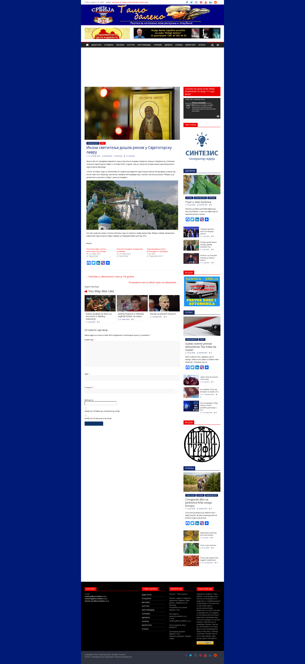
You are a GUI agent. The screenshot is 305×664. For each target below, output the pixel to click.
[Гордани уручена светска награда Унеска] (191, 228)
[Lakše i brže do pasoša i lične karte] (191, 376)
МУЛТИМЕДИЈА (144, 45)
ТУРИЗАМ (158, 45)
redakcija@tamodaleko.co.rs (95, 596)
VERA (102, 143)
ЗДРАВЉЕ (169, 45)
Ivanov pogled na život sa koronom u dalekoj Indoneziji (99, 316)
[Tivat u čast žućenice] (201, 176)
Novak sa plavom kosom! (163, 313)
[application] (201, 108)
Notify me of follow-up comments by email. (102, 411)
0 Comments (130, 156)
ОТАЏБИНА (108, 45)
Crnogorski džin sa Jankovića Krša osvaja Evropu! (198, 502)
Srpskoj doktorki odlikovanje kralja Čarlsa (128, 2)
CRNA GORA (190, 495)
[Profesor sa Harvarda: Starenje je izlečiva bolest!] (191, 254)
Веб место (89, 400)
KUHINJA (189, 198)
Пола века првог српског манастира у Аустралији (96, 250)
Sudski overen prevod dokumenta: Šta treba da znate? (200, 347)
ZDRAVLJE (212, 198)
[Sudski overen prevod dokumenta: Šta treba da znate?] (201, 318)
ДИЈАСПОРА (96, 45)
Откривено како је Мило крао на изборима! (154, 282)
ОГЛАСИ (201, 45)
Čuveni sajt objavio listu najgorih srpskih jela (209, 559)
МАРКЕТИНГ (190, 45)
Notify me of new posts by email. (98, 418)
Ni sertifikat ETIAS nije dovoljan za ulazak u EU (209, 390)
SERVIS (202, 339)
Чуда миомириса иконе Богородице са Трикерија (157, 250)
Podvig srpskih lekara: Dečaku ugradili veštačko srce (208, 244)
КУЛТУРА (131, 45)
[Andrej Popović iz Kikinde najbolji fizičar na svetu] (132, 296)
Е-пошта (89, 387)
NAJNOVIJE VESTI (93, 143)
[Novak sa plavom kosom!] (164, 296)
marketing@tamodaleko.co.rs (96, 598)
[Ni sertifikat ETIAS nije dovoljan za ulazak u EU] (191, 388)
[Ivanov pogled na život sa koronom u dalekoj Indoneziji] (100, 296)
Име (87, 374)
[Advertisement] (152, 69)
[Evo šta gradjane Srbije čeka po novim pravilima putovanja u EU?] (191, 402)
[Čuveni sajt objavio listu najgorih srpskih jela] (191, 557)
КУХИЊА (179, 45)
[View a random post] (217, 44)
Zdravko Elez (108, 156)
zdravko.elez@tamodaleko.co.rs (97, 601)
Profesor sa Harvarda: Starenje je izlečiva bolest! (208, 257)
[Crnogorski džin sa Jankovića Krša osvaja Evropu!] (201, 473)
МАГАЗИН (120, 45)
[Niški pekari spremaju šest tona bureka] (191, 532)
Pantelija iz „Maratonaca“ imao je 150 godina (110, 276)
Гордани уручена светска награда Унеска (207, 231)
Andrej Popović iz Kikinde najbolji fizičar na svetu (131, 315)
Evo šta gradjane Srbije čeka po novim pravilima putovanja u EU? (209, 406)
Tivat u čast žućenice (198, 202)
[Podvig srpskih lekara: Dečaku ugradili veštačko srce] (191, 241)
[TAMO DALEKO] (87, 44)
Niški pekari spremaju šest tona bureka (208, 534)
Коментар (89, 339)
